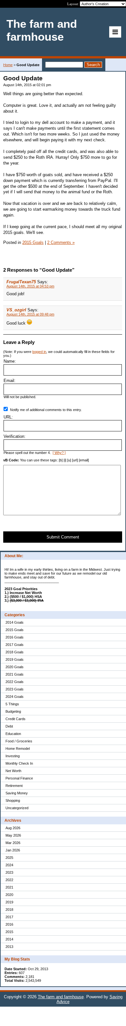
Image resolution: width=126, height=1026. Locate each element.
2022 (9, 880)
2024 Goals (14, 697)
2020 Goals (14, 667)
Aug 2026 (12, 828)
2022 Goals (14, 682)
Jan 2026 (12, 850)
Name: (10, 361)
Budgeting (13, 711)
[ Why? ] (59, 453)
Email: (10, 380)
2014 (9, 939)
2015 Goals (14, 630)
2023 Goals (14, 689)
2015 (9, 932)
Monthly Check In (19, 763)
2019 (9, 902)
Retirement (14, 786)
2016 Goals (14, 637)
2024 (9, 865)
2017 (9, 917)
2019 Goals (14, 659)
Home (8, 65)
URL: (8, 417)
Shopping (12, 800)
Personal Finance (19, 778)
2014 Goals (14, 622)
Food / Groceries (18, 741)
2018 (9, 909)
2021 (9, 887)
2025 (9, 858)
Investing (12, 756)
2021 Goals (14, 674)
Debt (9, 726)
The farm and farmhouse (61, 996)
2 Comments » (61, 242)
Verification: (15, 436)
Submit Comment (63, 537)
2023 (9, 872)
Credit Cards (15, 719)
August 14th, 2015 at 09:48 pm (30, 314)
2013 (9, 947)
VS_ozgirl (16, 309)
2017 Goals (14, 645)
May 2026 (13, 835)
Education (13, 734)
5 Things (12, 704)
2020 (9, 895)
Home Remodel (17, 748)
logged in (39, 352)
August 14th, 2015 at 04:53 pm (30, 286)
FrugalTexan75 (21, 281)
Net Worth (13, 771)
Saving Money (16, 793)
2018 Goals (14, 652)
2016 (9, 924)
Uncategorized (16, 808)
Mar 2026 (12, 843)
